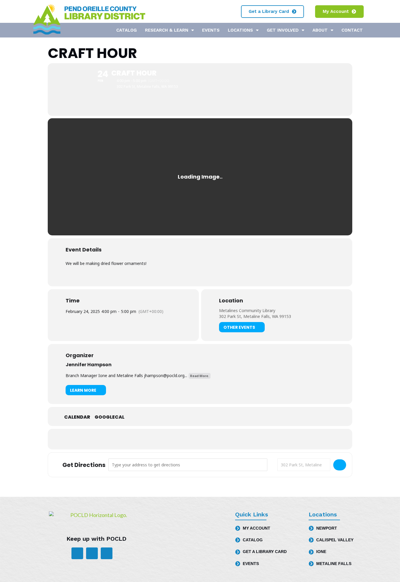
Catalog (126, 30)
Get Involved (283, 30)
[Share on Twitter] (200, 439)
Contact (352, 30)
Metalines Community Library (247, 310)
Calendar (77, 417)
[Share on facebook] (185, 439)
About (320, 30)
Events (211, 30)
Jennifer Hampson (89, 364)
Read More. (199, 376)
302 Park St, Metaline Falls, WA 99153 (255, 316)
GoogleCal (109, 417)
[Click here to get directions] (339, 464)
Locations (240, 30)
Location (231, 300)
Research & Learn (166, 30)
